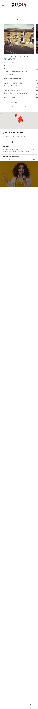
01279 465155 (16, 90)
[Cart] (32, 5)
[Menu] (3, 5)
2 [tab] (12, 106)
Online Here (12, 97)
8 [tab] (25, 106)
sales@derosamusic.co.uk (17, 93)
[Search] (35, 5)
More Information (13, 102)
